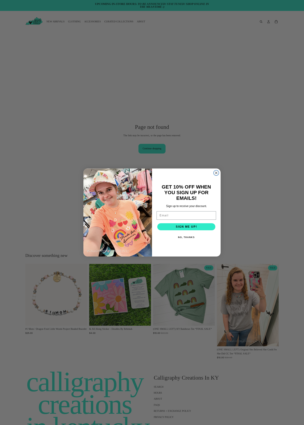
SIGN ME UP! (186, 226)
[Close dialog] (216, 173)
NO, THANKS (186, 237)
